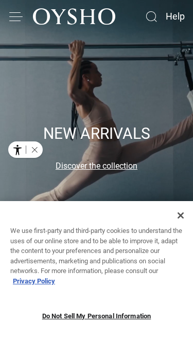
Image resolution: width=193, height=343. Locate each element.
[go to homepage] (74, 16)
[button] (34, 150)
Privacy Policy (34, 281)
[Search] (151, 16)
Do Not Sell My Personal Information (96, 316)
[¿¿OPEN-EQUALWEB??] (25, 149)
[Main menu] (16, 16)
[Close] (180, 215)
